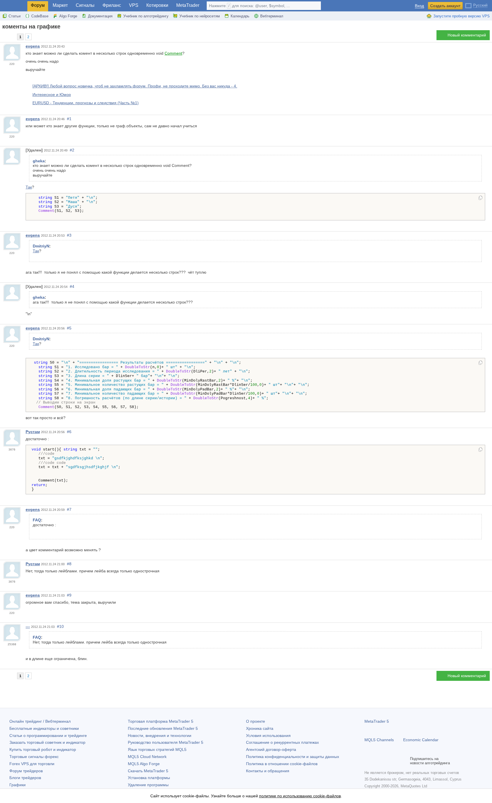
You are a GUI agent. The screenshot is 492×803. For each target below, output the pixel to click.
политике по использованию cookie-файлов (300, 796)
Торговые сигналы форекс (34, 756)
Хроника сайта (259, 728)
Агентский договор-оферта (271, 749)
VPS (133, 5)
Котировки (157, 5)
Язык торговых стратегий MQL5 (157, 749)
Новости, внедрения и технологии (159, 735)
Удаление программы (148, 784)
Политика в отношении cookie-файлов (281, 763)
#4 (72, 286)
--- (28, 626)
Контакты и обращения (267, 771)
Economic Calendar (420, 740)
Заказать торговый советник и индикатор (47, 742)
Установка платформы (149, 777)
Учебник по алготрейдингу (146, 16)
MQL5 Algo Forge (144, 763)
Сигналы (85, 5)
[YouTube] (395, 760)
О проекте (255, 721)
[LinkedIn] (404, 760)
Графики (17, 784)
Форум (38, 5)
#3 (69, 235)
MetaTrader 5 (376, 721)
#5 (69, 328)
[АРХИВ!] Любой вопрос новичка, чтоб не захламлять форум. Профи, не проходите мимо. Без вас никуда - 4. (134, 86)
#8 (69, 564)
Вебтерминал (271, 16)
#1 (69, 118)
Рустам (33, 431)
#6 (69, 431)
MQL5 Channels (379, 740)
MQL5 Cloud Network (147, 756)
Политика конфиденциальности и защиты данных (292, 756)
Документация (100, 16)
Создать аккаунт (445, 5)
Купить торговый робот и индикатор (42, 749)
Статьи (14, 16)
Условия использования (268, 735)
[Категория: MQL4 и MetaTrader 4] (11, 36)
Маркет (60, 5)
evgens (33, 46)
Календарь (240, 16)
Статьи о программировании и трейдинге (48, 735)
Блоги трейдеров (25, 777)
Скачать (148, 771)
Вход (419, 6)
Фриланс (111, 5)
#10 (60, 626)
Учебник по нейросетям (199, 16)
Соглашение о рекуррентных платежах (282, 742)
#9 (69, 595)
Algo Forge (68, 16)
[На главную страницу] (4, 36)
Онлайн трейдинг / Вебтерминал (40, 721)
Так (29, 187)
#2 (72, 150)
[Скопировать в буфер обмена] (480, 198)
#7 (69, 509)
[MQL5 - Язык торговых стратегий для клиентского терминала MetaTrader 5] (13, 6)
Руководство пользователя (165, 742)
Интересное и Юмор (51, 94)
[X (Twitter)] (386, 760)
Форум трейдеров (26, 771)
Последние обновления (163, 728)
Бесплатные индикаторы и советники (44, 728)
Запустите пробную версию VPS (461, 16)
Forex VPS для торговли (31, 763)
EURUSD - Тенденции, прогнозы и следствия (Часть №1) (85, 103)
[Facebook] (367, 760)
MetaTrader (187, 5)
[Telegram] (377, 760)
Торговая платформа (160, 721)
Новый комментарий (467, 35)
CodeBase (39, 16)
